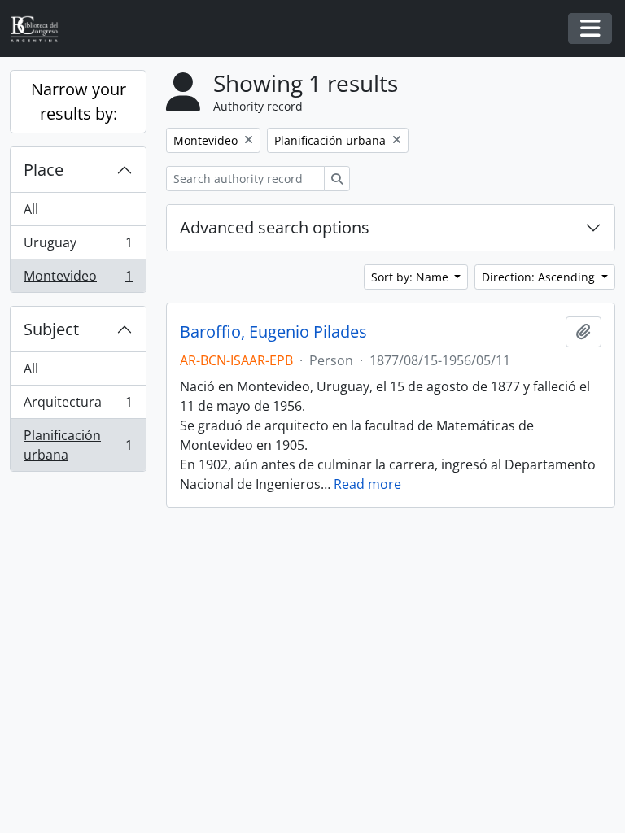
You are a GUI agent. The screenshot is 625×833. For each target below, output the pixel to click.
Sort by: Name (411, 277)
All (31, 209)
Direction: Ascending (540, 277)
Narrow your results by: (78, 101)
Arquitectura (78, 406)
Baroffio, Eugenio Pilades (273, 332)
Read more (367, 484)
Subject (51, 329)
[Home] (41, 29)
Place (43, 170)
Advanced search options (274, 227)
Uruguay (78, 246)
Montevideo (78, 279)
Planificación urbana (78, 445)
